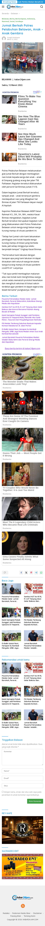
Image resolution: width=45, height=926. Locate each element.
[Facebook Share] (21, 573)
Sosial (12, 21)
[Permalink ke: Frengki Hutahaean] (4, 38)
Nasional (5, 21)
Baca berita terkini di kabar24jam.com (22, 348)
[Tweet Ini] (26, 573)
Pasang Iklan (15, 916)
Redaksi (6, 913)
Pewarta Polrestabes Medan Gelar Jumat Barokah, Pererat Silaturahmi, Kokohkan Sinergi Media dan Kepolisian (22, 301)
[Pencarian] (41, 7)
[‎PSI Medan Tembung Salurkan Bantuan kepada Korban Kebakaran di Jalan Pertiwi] (33, 612)
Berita (12, 19)
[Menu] (3, 7)
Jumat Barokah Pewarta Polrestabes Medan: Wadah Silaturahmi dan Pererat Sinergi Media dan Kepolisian (21, 339)
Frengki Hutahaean (13, 37)
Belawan (5, 19)
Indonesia (31, 19)
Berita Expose (20, 19)
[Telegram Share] (36, 573)
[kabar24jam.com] (14, 7)
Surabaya (19, 21)
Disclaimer (37, 913)
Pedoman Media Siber (21, 913)
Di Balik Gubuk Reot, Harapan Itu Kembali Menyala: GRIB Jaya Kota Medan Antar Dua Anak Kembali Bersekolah (22, 331)
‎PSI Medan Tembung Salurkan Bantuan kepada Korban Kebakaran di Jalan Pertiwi (21, 324)
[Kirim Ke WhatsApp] (41, 573)
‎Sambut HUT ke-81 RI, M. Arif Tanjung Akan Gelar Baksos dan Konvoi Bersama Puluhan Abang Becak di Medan (22, 309)
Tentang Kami (29, 916)
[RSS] (23, 906)
